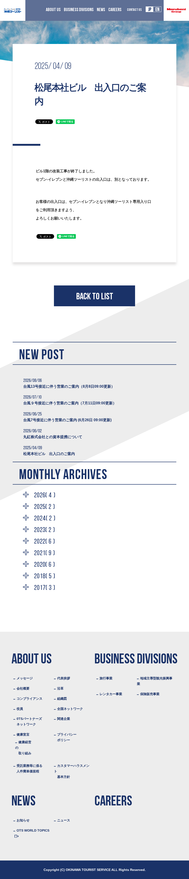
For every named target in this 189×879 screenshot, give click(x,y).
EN (157, 9)
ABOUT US (53, 10)
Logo (12, 10)
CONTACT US (134, 10)
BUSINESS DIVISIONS (79, 10)
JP (149, 9)
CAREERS (114, 10)
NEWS (101, 10)
